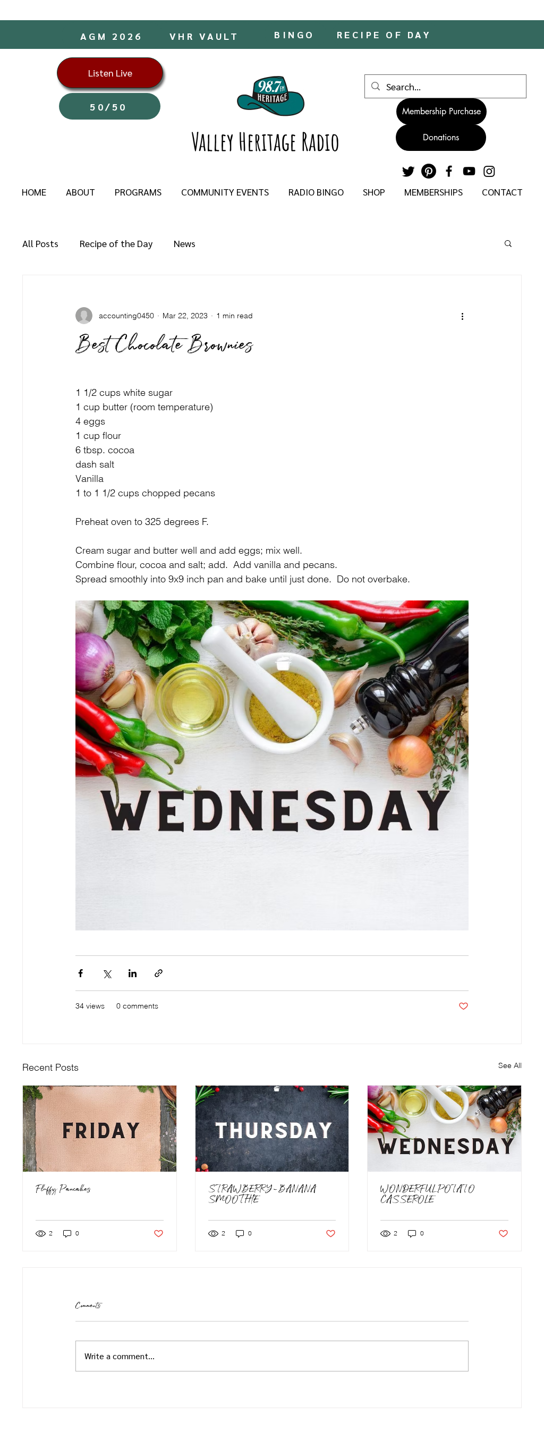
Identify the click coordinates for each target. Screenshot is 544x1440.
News (185, 243)
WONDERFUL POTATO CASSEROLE (427, 1195)
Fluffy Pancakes (63, 1190)
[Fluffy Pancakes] (99, 1129)
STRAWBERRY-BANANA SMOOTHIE (262, 1195)
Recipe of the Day (116, 243)
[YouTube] (469, 171)
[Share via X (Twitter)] (106, 973)
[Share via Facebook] (80, 973)
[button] (80, 192)
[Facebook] (448, 171)
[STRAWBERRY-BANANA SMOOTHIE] (272, 1129)
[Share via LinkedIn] (133, 973)
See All (510, 1065)
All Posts (40, 243)
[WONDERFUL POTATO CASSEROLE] (444, 1129)
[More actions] (462, 315)
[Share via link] (159, 973)
